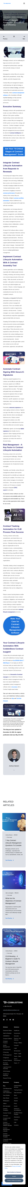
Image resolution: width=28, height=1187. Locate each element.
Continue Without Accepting (14, 1180)
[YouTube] (10, 1019)
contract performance (9, 193)
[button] (25, 1184)
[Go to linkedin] (14, 770)
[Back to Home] (7, 3)
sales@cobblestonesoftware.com (11, 1010)
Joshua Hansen (6, 17)
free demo (14, 687)
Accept (14, 1176)
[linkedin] (4, 1019)
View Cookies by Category (14, 1172)
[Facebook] (13, 1019)
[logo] (13, 1002)
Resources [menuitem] (6, 1082)
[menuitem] (7, 1030)
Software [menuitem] (5, 1027)
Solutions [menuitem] (16, 1027)
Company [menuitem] (16, 1082)
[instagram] (7, 1019)
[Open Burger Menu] (24, 3)
